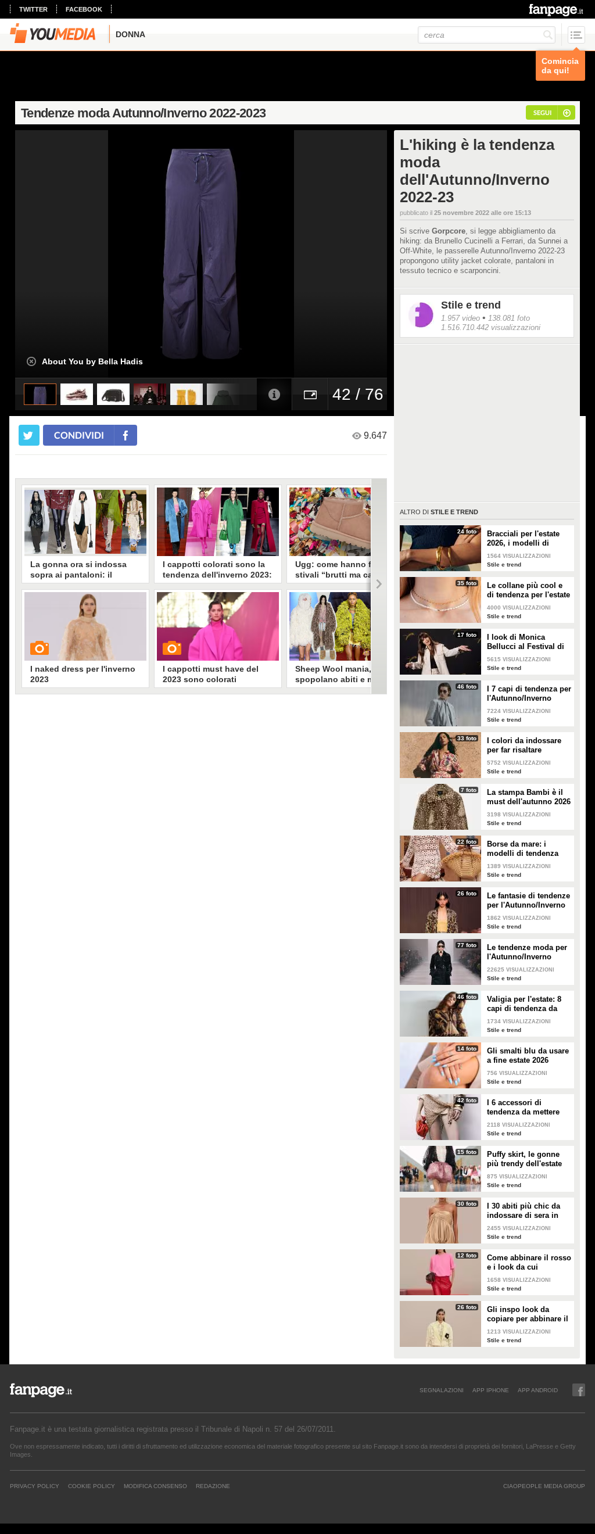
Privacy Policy (34, 1486)
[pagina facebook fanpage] (578, 1390)
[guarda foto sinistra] (52, 254)
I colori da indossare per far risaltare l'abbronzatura (524, 745)
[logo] (557, 9)
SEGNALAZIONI (442, 1390)
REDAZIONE (213, 1486)
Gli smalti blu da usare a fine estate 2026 (528, 1055)
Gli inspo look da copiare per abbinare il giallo (527, 1314)
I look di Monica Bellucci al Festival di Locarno (525, 642)
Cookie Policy (91, 1486)
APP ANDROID (538, 1390)
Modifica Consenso (155, 1486)
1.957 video (460, 318)
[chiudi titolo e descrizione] (31, 361)
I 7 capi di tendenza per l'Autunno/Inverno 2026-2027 (529, 693)
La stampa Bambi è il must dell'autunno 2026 (529, 797)
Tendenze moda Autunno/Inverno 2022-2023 (143, 113)
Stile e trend (471, 305)
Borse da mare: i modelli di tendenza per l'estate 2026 (522, 849)
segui (542, 112)
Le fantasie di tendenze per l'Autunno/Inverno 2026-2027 (528, 900)
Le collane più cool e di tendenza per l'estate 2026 (528, 590)
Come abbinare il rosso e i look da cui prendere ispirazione (529, 1262)
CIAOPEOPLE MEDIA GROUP (544, 1486)
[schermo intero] (310, 394)
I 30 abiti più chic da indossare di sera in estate (523, 1211)
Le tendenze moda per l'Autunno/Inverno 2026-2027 (527, 952)
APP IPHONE (490, 1390)
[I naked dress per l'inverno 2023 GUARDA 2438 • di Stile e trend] (85, 626)
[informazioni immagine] (274, 394)
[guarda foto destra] (238, 254)
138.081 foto (509, 318)
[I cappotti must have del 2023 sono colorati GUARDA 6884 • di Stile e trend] (218, 626)
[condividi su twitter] (29, 435)
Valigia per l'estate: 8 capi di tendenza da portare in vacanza (524, 1004)
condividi (79, 434)
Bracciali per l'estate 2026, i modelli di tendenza (523, 538)
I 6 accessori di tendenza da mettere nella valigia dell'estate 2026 (528, 1107)
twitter (33, 9)
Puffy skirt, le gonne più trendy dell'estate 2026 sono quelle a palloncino (524, 1159)
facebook (84, 9)
